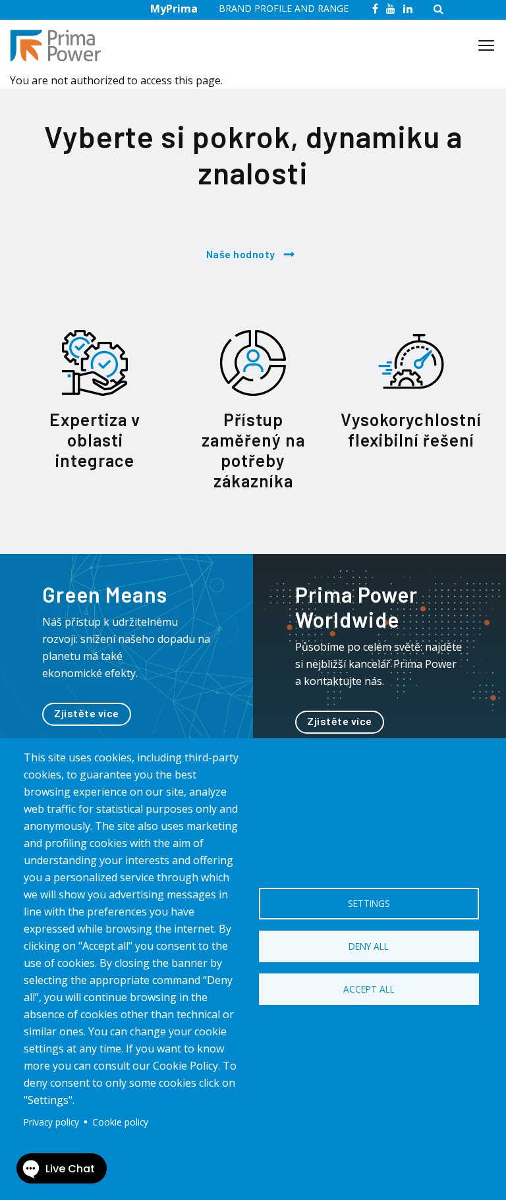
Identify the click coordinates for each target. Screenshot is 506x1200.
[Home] (60, 46)
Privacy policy (51, 1122)
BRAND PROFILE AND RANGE (284, 8)
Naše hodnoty (240, 254)
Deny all (369, 946)
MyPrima (174, 8)
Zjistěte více (86, 713)
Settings (369, 903)
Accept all (369, 989)
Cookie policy (120, 1122)
